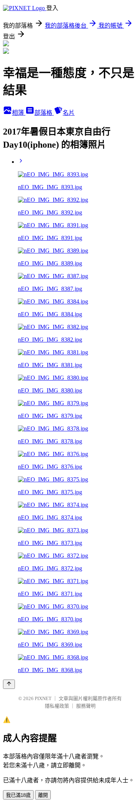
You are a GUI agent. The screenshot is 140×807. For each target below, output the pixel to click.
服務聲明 (86, 706)
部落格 (44, 113)
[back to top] (9, 684)
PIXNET (43, 698)
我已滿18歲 (18, 795)
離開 (43, 795)
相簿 (18, 113)
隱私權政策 (57, 706)
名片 (69, 113)
